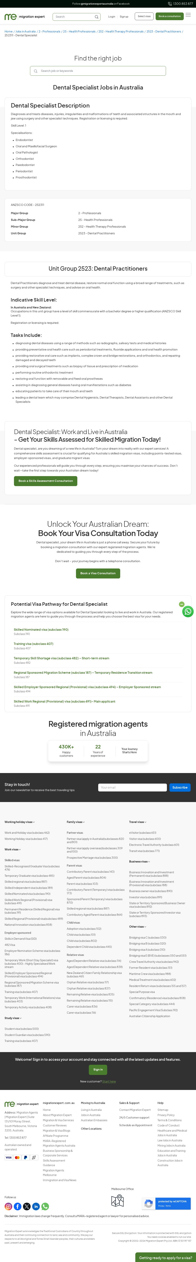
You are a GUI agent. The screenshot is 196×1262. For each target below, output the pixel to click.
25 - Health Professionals (79, 31)
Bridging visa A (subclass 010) (147, 950)
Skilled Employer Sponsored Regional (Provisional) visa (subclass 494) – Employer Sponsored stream (87, 687)
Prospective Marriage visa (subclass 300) (92, 858)
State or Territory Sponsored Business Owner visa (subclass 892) (157, 905)
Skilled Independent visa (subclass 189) (29, 888)
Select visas (144, 16)
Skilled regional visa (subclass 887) (26, 882)
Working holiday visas (18, 822)
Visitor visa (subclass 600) (145, 839)
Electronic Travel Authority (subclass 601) (154, 845)
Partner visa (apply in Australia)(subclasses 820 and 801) (95, 841)
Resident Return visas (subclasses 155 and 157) (157, 986)
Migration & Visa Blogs (56, 1130)
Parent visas (74, 865)
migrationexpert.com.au (58, 1103)
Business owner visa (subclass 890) (150, 891)
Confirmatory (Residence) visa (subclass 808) (157, 998)
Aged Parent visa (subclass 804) (86, 878)
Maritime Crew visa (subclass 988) (150, 974)
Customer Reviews (55, 1125)
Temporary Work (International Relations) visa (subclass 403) (32, 1000)
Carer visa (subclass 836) (82, 1006)
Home (9, 31)
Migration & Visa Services (58, 1120)
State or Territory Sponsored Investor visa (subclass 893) (154, 914)
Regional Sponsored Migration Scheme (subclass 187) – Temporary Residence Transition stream (83, 672)
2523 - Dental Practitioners (164, 31)
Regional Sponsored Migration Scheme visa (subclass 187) (32, 984)
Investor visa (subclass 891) (145, 897)
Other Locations (91, 1129)
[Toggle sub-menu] (34, 821)
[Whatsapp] (45, 1206)
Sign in (98, 1069)
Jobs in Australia (26, 31)
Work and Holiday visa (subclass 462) (27, 833)
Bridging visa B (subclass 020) (147, 943)
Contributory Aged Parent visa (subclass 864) (94, 915)
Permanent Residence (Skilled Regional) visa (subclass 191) (32, 911)
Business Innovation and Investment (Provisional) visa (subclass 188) (151, 884)
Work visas (11, 849)
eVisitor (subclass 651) (142, 833)
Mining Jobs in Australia (171, 1145)
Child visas (73, 922)
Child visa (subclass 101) (81, 935)
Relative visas (75, 955)
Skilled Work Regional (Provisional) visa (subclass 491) (28, 902)
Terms (168, 1206)
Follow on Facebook (98, 4)
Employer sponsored (18, 933)
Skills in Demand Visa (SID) (21, 939)
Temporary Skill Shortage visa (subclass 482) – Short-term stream (61, 658)
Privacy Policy (166, 1115)
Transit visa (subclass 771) (144, 851)
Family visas (74, 822)
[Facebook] (17, 1206)
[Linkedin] (36, 1206)
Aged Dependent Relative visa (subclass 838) (95, 967)
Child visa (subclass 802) (82, 941)
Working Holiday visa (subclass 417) (26, 839)
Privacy (161, 1206)
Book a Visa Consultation (98, 573)
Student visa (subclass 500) (22, 1029)
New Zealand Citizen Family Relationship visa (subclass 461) (94, 975)
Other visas (136, 927)
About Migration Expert (57, 1115)
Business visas (138, 861)
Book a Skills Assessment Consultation (46, 481)
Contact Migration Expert (135, 1110)
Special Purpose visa (142, 992)
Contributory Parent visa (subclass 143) (90, 872)
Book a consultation (170, 16)
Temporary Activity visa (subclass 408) (28, 1007)
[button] (185, 1236)
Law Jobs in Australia (170, 1140)
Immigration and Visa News (59, 1180)
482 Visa (10, 945)
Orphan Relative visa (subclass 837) (88, 988)
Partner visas (75, 833)
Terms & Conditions (170, 1120)
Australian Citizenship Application (149, 1016)
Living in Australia (91, 1110)
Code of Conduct (169, 1125)
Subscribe (180, 787)
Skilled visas (12, 860)
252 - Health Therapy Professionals (121, 31)
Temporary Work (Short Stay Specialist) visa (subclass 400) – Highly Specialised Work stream (31, 964)
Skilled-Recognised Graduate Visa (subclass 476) (32, 868)
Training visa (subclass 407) (33, 644)
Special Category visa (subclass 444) (152, 1004)
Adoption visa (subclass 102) (84, 929)
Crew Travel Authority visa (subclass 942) (154, 962)
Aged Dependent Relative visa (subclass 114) (94, 961)
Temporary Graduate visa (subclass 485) (29, 876)
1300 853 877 (183, 3)
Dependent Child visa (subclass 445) (89, 947)
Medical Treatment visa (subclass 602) (152, 980)
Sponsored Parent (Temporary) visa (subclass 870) (94, 901)
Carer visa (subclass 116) (81, 1013)
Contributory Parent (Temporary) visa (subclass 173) (96, 892)
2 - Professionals (49, 31)
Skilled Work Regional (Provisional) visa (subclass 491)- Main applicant (64, 701)
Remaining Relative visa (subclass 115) (90, 1000)
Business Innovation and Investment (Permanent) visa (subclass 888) (151, 874)
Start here (109, 1081)
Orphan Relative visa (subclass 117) (88, 982)
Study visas (12, 1018)
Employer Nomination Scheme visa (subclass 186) (32, 953)
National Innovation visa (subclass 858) (28, 925)
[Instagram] (8, 1206)
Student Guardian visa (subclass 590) (27, 1035)
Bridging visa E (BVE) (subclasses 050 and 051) (157, 956)
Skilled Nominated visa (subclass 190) (41, 629)
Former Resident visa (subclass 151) (150, 968)
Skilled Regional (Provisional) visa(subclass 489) (34, 919)
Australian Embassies (94, 1120)
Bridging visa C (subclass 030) (147, 937)
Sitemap (163, 1110)
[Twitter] (27, 1206)
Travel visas (136, 822)
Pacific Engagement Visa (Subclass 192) (153, 1010)
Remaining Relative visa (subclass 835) (90, 994)
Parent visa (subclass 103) (82, 884)
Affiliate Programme (55, 1136)
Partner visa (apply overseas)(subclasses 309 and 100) (94, 850)
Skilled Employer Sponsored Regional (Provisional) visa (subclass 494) (28, 975)
